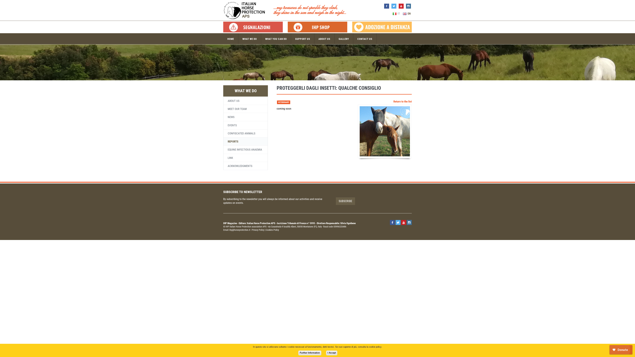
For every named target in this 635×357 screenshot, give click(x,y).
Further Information (310, 353)
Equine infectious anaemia (245, 149)
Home (230, 39)
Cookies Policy (272, 230)
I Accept (332, 353)
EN (409, 13)
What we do (249, 39)
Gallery (344, 39)
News (231, 117)
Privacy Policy (258, 230)
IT (398, 13)
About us (324, 39)
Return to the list (402, 101)
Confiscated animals (241, 133)
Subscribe (345, 201)
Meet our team (237, 109)
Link (230, 157)
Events (232, 125)
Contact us (364, 39)
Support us (302, 39)
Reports (233, 141)
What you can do (276, 39)
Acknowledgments (240, 166)
